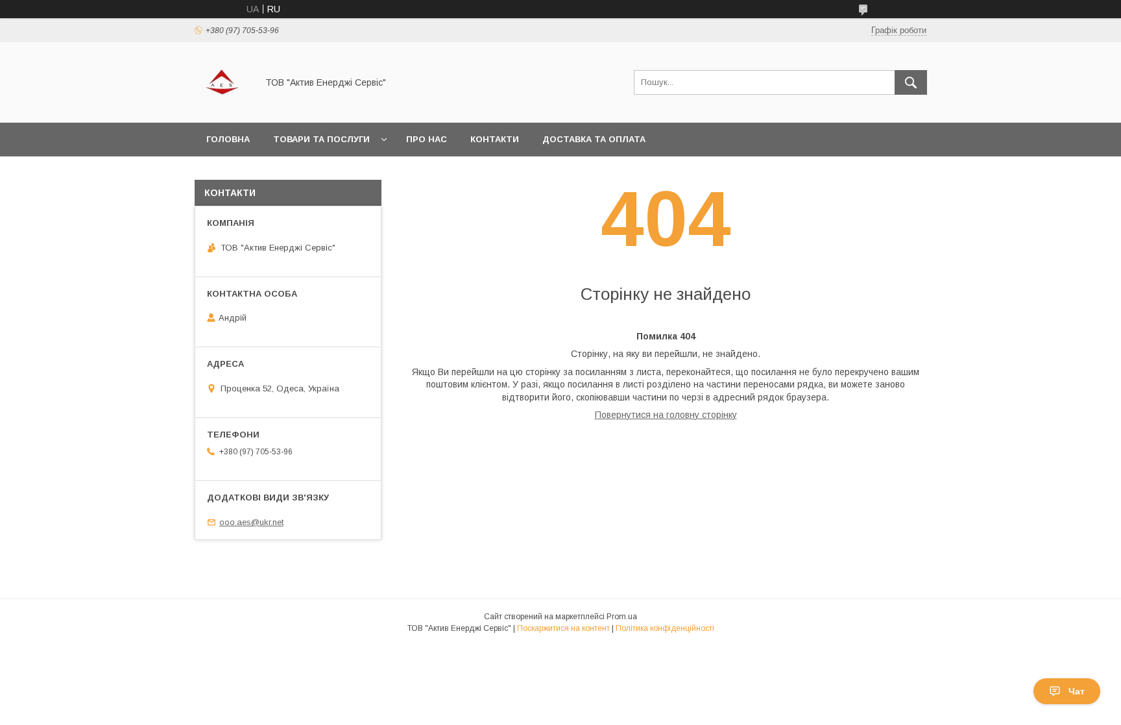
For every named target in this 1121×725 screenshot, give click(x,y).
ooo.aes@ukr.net (251, 522)
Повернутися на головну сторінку (666, 415)
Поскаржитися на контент (563, 628)
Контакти (494, 139)
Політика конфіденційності (665, 628)
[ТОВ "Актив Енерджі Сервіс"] (222, 106)
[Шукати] (911, 82)
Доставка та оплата (593, 139)
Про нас (426, 139)
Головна (228, 139)
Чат (1076, 691)
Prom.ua (622, 616)
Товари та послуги (321, 139)
